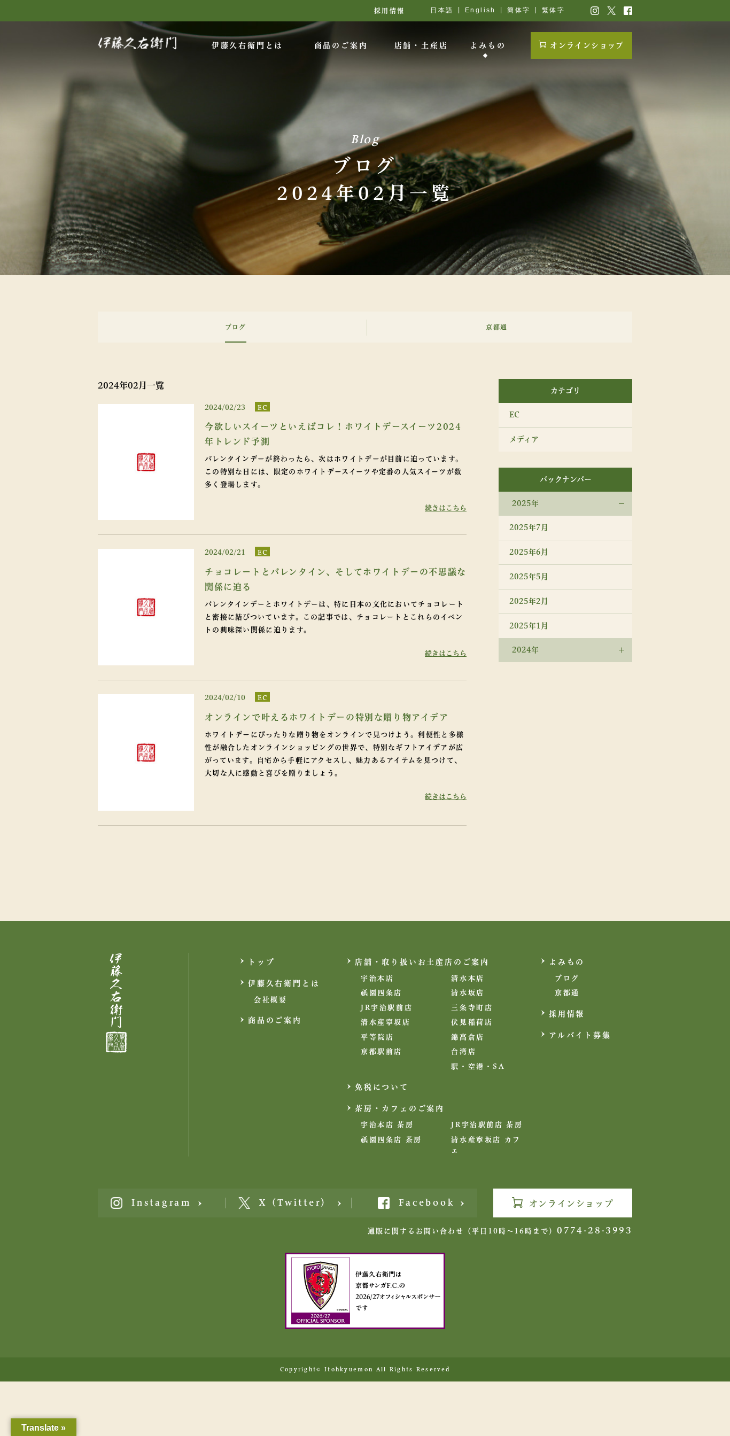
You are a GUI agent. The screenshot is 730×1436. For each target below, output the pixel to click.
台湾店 (463, 1051)
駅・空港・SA (478, 1066)
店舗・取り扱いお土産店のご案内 (422, 962)
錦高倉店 (467, 1037)
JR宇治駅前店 (387, 1007)
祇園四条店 (381, 992)
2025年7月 (528, 527)
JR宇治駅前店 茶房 (487, 1124)
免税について (382, 1087)
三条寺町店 (472, 1007)
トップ (261, 962)
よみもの (488, 45)
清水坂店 (467, 992)
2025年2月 (528, 601)
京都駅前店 (381, 1051)
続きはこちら (446, 507)
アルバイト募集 (580, 1035)
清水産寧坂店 (386, 1022)
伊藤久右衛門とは (247, 45)
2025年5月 (528, 576)
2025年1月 (528, 626)
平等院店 (377, 1037)
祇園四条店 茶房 (391, 1139)
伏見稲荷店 (472, 1022)
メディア (524, 439)
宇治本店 (377, 978)
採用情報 (389, 10)
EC (262, 407)
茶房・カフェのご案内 (400, 1108)
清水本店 (467, 978)
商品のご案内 (341, 45)
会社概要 (270, 999)
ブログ (567, 978)
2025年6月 (528, 552)
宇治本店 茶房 (387, 1124)
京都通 (567, 992)
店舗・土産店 (421, 45)
